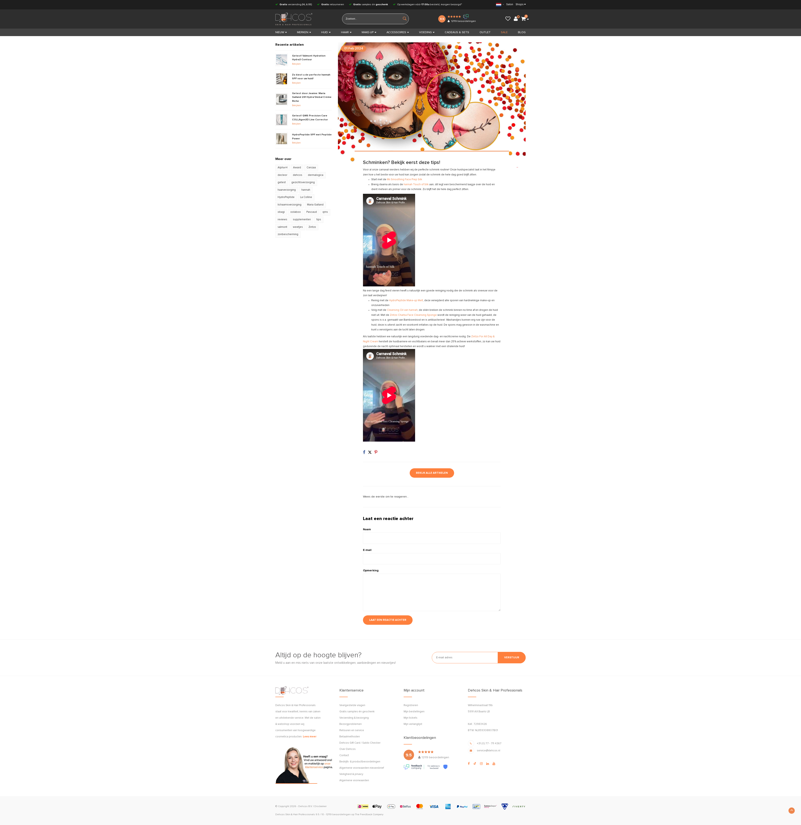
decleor (282, 175)
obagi (281, 212)
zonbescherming (288, 234)
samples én (370, 4)
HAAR (345, 32)
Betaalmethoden (349, 736)
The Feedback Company (369, 814)
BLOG (522, 32)
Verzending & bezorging (354, 718)
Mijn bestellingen (414, 711)
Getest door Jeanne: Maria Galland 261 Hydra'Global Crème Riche (311, 97)
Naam (367, 529)
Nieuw (279, 32)
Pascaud (311, 212)
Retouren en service (351, 730)
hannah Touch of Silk (416, 184)
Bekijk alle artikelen (432, 473)
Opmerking (371, 570)
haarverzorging (287, 190)
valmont (282, 227)
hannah (305, 190)
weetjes (298, 227)
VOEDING (425, 32)
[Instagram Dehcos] (481, 764)
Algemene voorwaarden (354, 780)
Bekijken (296, 64)
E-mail (367, 550)
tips (318, 219)
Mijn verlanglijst (413, 724)
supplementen (302, 219)
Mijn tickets (410, 718)
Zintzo (312, 227)
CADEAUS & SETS (457, 32)
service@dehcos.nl (488, 750)
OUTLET (485, 32)
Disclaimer (320, 806)
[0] (523, 19)
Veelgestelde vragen (352, 705)
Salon (509, 4)
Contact (344, 755)
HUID (324, 32)
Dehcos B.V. (305, 806)
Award (297, 167)
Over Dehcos (347, 749)
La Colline (306, 197)
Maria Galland (315, 204)
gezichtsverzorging (303, 182)
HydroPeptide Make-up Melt (406, 300)
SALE (504, 32)
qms (325, 212)
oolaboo (295, 212)
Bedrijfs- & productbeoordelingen (359, 761)
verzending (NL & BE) (296, 4)
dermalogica (315, 175)
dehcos (297, 175)
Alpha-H (282, 167)
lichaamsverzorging (289, 204)
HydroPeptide (286, 197)
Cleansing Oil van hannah (402, 310)
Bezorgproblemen (350, 724)
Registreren (411, 705)
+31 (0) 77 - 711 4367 (489, 743)
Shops (520, 4)
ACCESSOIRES (396, 32)
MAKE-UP (368, 32)
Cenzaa (311, 167)
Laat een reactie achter (387, 620)
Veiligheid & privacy (351, 774)
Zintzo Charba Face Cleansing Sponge (413, 315)
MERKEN (302, 32)
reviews (282, 219)
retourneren (332, 4)
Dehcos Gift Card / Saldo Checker (359, 743)
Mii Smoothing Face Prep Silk (404, 179)
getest (282, 182)
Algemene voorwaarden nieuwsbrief (361, 768)
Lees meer (309, 736)
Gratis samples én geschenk (357, 711)
